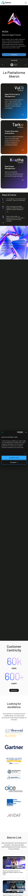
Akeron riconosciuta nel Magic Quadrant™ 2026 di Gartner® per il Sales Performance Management (15, 208)
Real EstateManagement (10, 167)
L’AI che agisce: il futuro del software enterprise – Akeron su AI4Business (16, 199)
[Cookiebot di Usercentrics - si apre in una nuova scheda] (17, 432)
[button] (2, 64)
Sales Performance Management (12, 95)
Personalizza (13, 462)
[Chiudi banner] (25, 432)
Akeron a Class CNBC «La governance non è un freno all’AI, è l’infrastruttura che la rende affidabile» (15, 219)
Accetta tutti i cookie (14, 457)
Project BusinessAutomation (11, 132)
